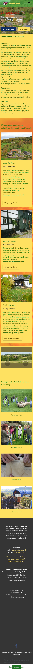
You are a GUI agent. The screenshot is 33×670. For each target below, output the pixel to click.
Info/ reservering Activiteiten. (16, 557)
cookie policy (23, 662)
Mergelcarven (16, 479)
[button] (7, 363)
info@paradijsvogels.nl (18, 550)
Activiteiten (24, 29)
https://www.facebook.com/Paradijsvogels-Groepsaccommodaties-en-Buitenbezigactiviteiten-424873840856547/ (16, 81)
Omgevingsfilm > (10, 203)
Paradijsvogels (14, 3)
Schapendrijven (16, 415)
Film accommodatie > (12, 338)
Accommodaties (8, 29)
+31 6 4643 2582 (19, 552)
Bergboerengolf (16, 447)
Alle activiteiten (16, 512)
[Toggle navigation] (29, 3)
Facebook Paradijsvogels (16, 561)
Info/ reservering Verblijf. (16, 559)
